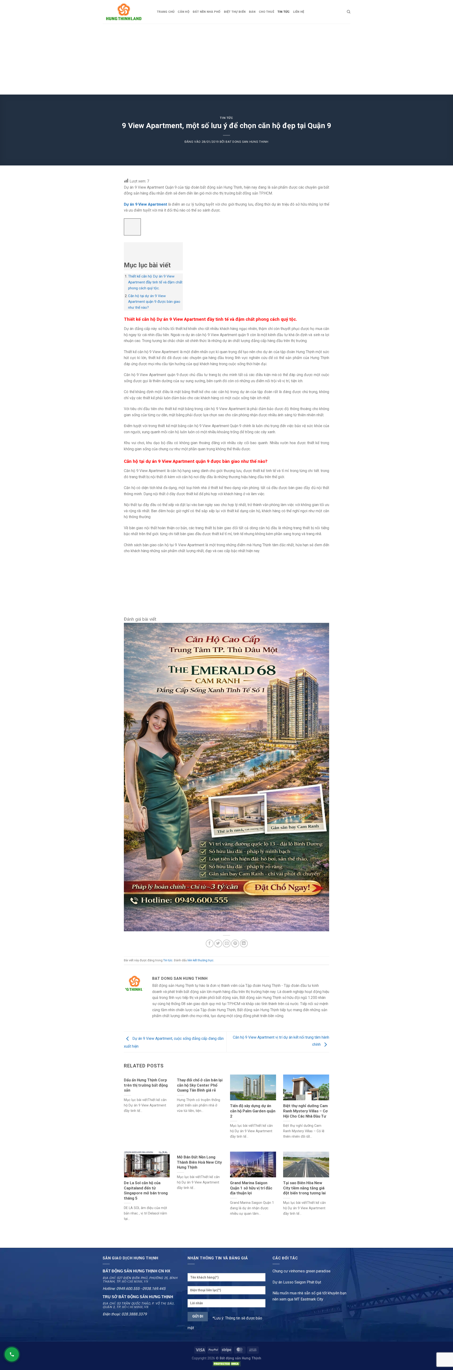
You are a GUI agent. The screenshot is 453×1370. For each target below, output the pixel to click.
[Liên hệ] (12, 1354)
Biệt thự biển (235, 11)
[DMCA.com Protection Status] (226, 1364)
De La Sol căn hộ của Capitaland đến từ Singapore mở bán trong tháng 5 (146, 1191)
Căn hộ (183, 11)
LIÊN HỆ (298, 11)
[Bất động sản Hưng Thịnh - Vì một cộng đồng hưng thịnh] (126, 12)
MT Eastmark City (308, 1299)
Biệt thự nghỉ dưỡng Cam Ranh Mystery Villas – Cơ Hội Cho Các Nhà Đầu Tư (305, 1111)
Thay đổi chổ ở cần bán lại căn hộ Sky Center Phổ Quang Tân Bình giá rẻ (199, 1085)
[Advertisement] (226, 59)
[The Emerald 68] (226, 777)
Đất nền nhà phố (207, 11)
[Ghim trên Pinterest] (235, 943)
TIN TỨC (283, 11)
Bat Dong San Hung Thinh (247, 141)
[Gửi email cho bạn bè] (227, 943)
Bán (252, 11)
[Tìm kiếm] (348, 11)
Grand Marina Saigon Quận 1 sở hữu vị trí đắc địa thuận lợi (251, 1188)
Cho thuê (266, 11)
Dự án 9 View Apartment (145, 204)
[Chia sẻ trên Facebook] (210, 943)
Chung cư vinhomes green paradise (302, 1271)
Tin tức (226, 118)
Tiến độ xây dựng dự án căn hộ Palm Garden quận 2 (252, 1111)
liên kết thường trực (201, 960)
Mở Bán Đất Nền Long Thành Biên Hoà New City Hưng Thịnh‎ (199, 1162)
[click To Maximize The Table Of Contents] (132, 227)
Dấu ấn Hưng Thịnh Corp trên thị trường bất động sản (146, 1085)
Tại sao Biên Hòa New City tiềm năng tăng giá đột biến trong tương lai (304, 1188)
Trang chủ (165, 11)
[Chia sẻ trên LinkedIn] (244, 943)
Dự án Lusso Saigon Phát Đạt (297, 1282)
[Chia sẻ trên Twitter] (218, 943)
